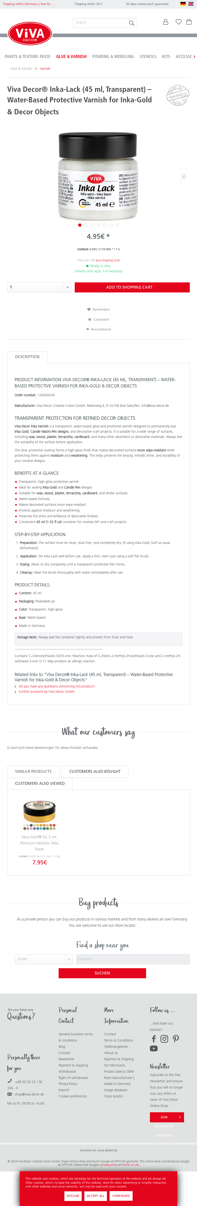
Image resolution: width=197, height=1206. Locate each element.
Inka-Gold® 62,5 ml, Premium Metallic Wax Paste (39, 843)
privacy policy (109, 1165)
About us (111, 1053)
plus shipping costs (108, 260)
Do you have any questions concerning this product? (56, 686)
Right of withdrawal (73, 1078)
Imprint (64, 1090)
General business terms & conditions (76, 1038)
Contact (64, 1053)
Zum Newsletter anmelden (164, 1119)
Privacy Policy (68, 1084)
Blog (62, 1047)
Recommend (100, 330)
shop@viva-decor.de (29, 1094)
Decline (73, 1196)
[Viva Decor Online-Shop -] (30, 34)
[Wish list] (177, 23)
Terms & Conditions (118, 1041)
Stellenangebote (116, 1047)
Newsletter (66, 1059)
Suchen (102, 973)
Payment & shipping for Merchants (119, 1062)
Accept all (96, 1196)
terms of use (131, 1165)
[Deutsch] (183, 4)
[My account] (166, 23)
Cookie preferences (73, 1096)
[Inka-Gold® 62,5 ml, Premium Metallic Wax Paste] (39, 815)
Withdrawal (67, 1072)
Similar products (33, 772)
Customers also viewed (40, 784)
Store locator (113, 1096)
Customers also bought (95, 772)
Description (27, 357)
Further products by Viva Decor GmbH (46, 692)
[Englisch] (191, 4)
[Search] (132, 23)
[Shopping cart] (189, 23)
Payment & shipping (73, 1065)
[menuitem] (105, 23)
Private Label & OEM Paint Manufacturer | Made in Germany (119, 1078)
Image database (115, 1090)
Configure (121, 1196)
